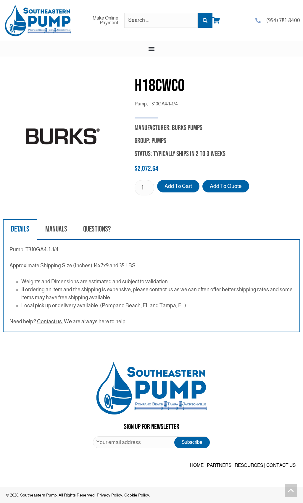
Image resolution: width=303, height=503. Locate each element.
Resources (249, 465)
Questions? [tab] (97, 229)
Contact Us (281, 465)
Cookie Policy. (137, 495)
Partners (219, 465)
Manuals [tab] (56, 229)
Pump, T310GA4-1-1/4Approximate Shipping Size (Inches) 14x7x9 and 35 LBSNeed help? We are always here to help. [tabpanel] (151, 285)
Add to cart (178, 186)
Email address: (151, 442)
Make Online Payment (105, 20)
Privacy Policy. (110, 495)
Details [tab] (20, 229)
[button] (152, 49)
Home (197, 465)
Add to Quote (226, 186)
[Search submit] (205, 20)
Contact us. (50, 321)
